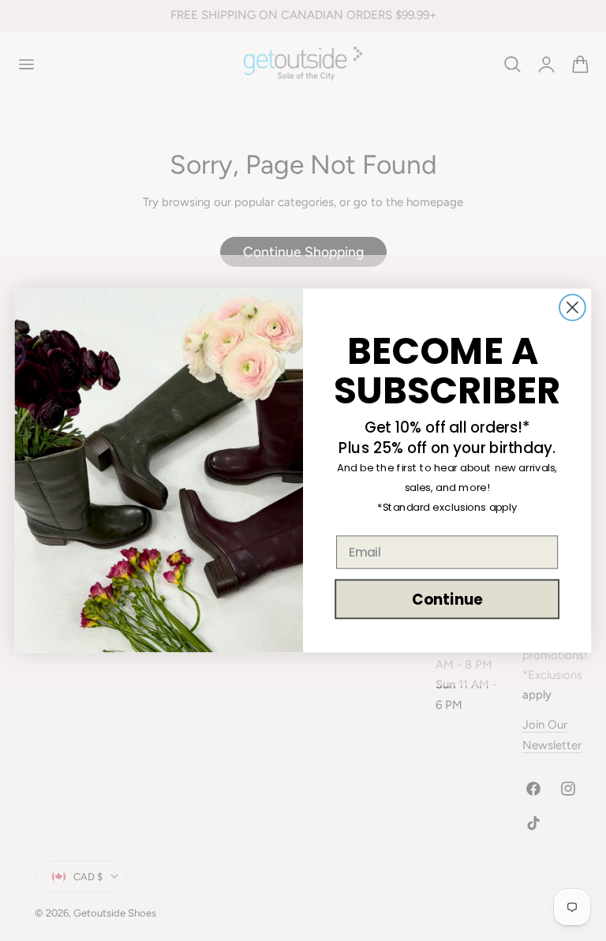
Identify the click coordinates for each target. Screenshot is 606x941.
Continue (447, 599)
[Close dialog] (572, 307)
